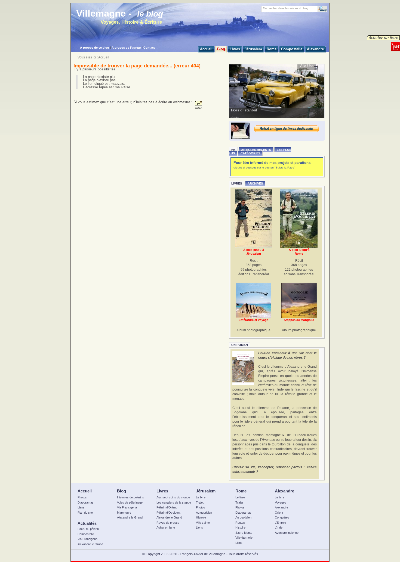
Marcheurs (124, 512)
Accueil (103, 57)
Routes (240, 522)
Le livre (200, 497)
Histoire (201, 517)
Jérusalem (206, 491)
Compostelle (86, 534)
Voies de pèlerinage (130, 502)
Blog (121, 491)
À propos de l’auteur (126, 47)
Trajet (200, 502)
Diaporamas (86, 502)
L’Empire (280, 522)
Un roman (239, 344)
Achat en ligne (165, 527)
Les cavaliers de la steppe (173, 502)
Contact (149, 47)
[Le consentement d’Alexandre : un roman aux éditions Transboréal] (243, 368)
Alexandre (284, 491)
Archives (255, 183)
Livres (236, 183)
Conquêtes (282, 517)
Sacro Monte (243, 532)
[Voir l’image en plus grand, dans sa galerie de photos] (277, 90)
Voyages (280, 502)
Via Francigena (87, 539)
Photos (82, 497)
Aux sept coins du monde (173, 497)
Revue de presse (167, 522)
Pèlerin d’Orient (166, 507)
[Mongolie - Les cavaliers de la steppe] (299, 300)
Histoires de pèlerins (130, 497)
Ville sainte (203, 522)
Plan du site (85, 512)
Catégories (250, 153)
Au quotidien (204, 512)
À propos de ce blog (94, 47)
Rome (241, 491)
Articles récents (256, 149)
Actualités (87, 523)
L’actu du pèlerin (88, 528)
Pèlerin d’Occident (168, 512)
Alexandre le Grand (90, 544)
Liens (81, 507)
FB (233, 149)
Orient (279, 512)
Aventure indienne (287, 532)
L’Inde (278, 527)
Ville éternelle (244, 537)
